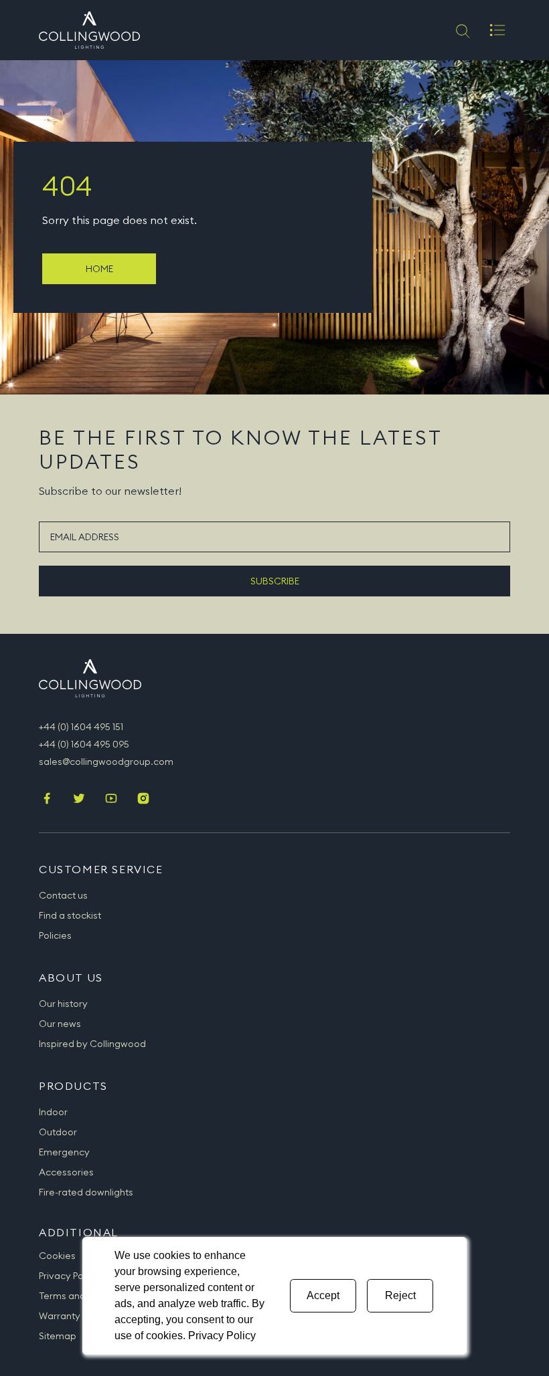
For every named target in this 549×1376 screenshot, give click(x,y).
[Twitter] (79, 799)
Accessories (66, 1172)
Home (99, 269)
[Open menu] (497, 30)
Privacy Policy (68, 1276)
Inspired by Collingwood (92, 1044)
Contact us (63, 895)
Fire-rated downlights (86, 1192)
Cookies (57, 1256)
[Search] (461, 30)
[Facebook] (47, 799)
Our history (63, 1004)
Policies (55, 935)
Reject (400, 1295)
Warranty (59, 1316)
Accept (323, 1295)
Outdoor (58, 1132)
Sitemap (57, 1336)
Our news (60, 1024)
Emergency (64, 1152)
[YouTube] (111, 799)
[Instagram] (143, 799)
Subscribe (274, 581)
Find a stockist (70, 915)
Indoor (53, 1112)
